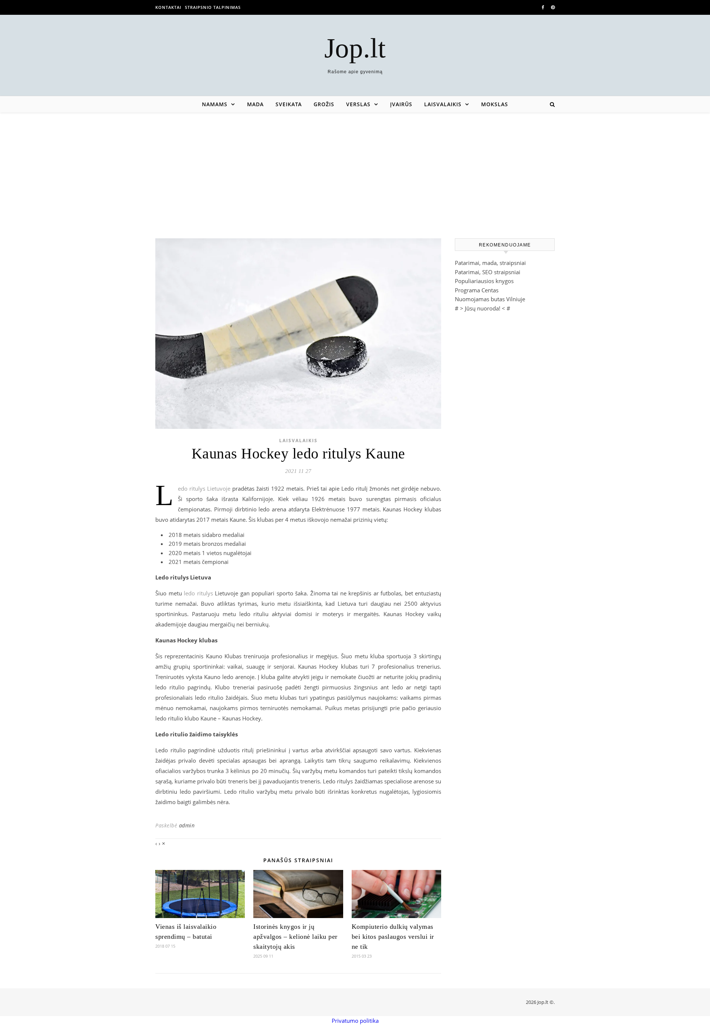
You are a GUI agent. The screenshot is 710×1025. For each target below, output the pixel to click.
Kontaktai (168, 7)
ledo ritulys (198, 593)
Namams (214, 104)
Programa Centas (476, 290)
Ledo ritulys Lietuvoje (204, 488)
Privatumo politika (355, 1020)
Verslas (358, 104)
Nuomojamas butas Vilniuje (490, 299)
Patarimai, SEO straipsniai (487, 272)
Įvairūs (401, 104)
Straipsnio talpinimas (213, 7)
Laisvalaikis (443, 104)
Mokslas (494, 104)
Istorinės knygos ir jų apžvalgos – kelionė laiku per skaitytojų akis (295, 936)
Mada (255, 104)
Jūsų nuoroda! (482, 308)
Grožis (324, 104)
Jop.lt (355, 48)
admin (187, 825)
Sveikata (288, 104)
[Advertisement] (355, 168)
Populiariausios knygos (484, 281)
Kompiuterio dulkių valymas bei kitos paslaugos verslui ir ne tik (393, 936)
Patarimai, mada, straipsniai (490, 262)
